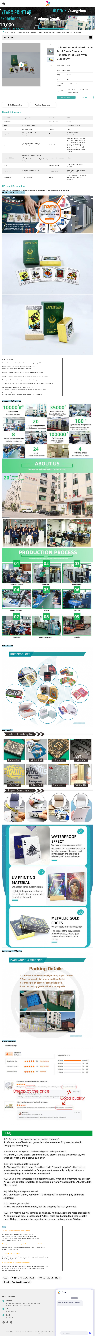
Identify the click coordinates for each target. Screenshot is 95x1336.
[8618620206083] (7, 1323)
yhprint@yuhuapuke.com (13, 1318)
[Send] (90, 1333)
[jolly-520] (11, 1323)
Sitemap (17, 1331)
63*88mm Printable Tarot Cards (49, 1278)
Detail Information (15, 105)
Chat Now (84, 97)
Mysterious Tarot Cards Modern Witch (17, 1282)
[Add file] (58, 1333)
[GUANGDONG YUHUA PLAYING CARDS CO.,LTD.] (48, 3)
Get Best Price (65, 97)
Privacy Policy (9, 1331)
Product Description (43, 105)
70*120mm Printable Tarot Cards (23, 1278)
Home (6, 32)
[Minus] (90, 1292)
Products (12, 32)
